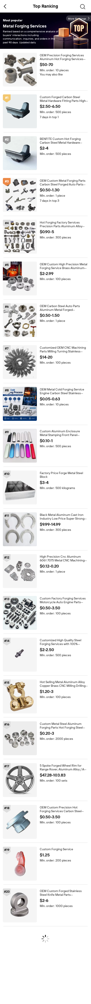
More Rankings (77, 18)
